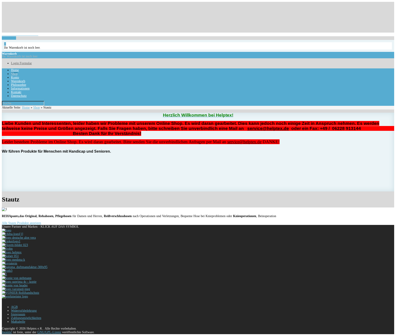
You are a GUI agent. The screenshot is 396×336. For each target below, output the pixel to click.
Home (26, 107)
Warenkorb (20, 36)
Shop (36, 107)
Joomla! (7, 332)
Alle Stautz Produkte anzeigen (21, 223)
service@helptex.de (268, 128)
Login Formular (19, 2)
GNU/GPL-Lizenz (49, 332)
